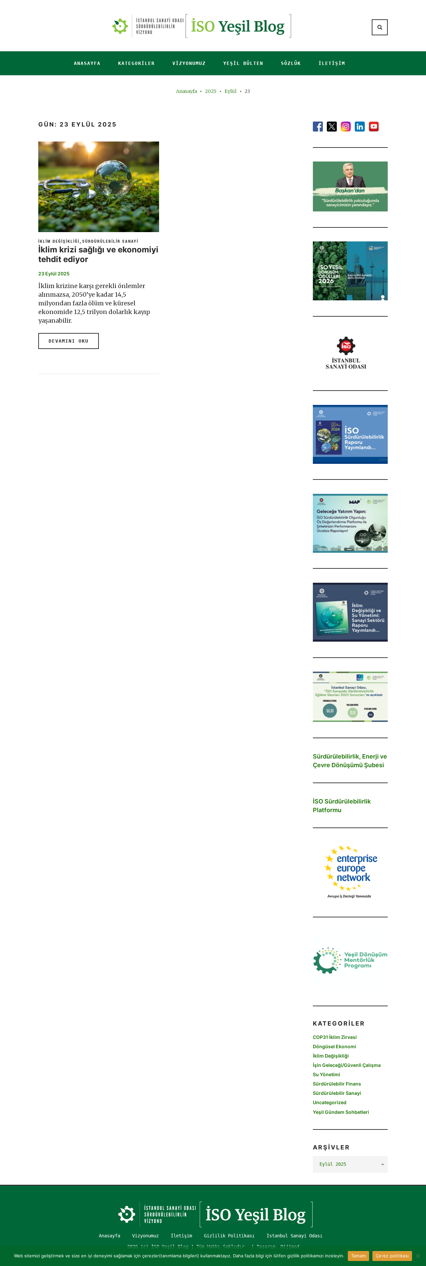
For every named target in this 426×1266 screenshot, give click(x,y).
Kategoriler (136, 63)
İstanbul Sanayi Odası (294, 1235)
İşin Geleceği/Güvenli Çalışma (347, 1065)
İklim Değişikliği (59, 241)
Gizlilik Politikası (229, 1235)
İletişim (332, 63)
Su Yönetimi (326, 1074)
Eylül (231, 91)
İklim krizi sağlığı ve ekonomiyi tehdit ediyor (98, 254)
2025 (210, 91)
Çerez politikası (392, 1255)
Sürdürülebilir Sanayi (110, 241)
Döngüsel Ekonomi (334, 1046)
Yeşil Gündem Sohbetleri (341, 1112)
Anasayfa (87, 63)
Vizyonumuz (189, 63)
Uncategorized (329, 1102)
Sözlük (291, 63)
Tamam (358, 1255)
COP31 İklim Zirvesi (335, 1037)
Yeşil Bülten (243, 63)
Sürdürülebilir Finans (337, 1084)
